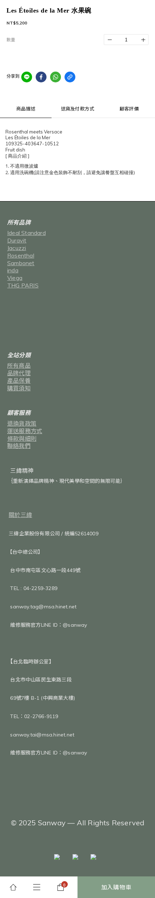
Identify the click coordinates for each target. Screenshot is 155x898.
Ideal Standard (26, 232)
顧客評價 (129, 109)
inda (12, 270)
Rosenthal (20, 255)
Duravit (16, 240)
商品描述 (25, 109)
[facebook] (41, 77)
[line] (26, 77)
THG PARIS (23, 285)
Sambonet (21, 263)
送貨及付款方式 (77, 109)
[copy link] (70, 77)
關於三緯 (20, 514)
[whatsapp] (55, 77)
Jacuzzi (16, 247)
